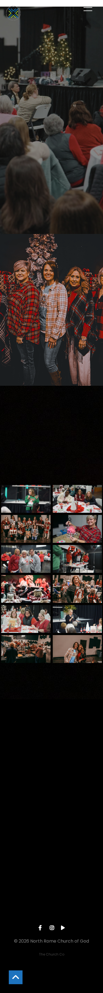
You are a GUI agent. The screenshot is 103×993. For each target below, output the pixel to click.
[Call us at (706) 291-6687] (51, 794)
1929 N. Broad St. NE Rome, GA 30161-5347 (51, 871)
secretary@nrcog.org (51, 778)
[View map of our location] (51, 840)
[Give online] (51, 887)
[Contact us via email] (51, 747)
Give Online (52, 918)
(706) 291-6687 (51, 824)
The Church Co (51, 954)
